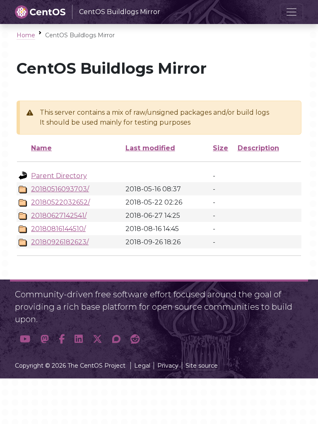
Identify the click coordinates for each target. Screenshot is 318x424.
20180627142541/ (59, 215)
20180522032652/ (60, 202)
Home (26, 35)
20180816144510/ (58, 229)
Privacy (167, 365)
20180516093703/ (60, 189)
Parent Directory (59, 176)
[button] (25, 339)
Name (41, 148)
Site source (202, 365)
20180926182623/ (60, 242)
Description (258, 148)
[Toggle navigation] (291, 12)
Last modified (150, 148)
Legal (142, 365)
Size (220, 148)
